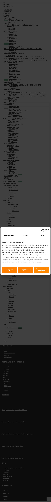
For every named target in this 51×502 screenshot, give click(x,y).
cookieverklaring (35, 262)
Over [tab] (42, 235)
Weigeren (9, 270)
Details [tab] (25, 235)
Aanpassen (24, 270)
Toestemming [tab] (9, 235)
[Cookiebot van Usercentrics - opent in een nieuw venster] (43, 230)
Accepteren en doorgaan (41, 269)
